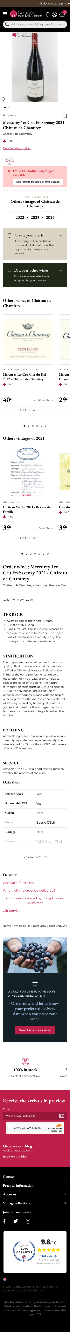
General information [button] (18, 883)
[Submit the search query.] (7, 24)
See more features (35, 857)
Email (6, 1109)
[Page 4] (37, 426)
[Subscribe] (61, 1116)
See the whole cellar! (35, 1030)
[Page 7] (48, 554)
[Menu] (5, 13)
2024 (50, 217)
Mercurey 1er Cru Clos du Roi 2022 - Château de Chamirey (24, 376)
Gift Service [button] (11, 911)
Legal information (27, 1290)
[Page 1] (24, 426)
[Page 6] (45, 426)
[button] (25, 1070)
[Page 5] (41, 426)
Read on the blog (15, 1156)
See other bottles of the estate (38, 181)
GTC (43, 1290)
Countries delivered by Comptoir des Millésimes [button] (35, 900)
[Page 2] (28, 426)
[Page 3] (33, 426)
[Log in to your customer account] (54, 14)
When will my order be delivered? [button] (29, 890)
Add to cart (28, 410)
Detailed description (17, 148)
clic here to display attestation (38, 1282)
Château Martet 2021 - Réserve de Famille (27, 509)
